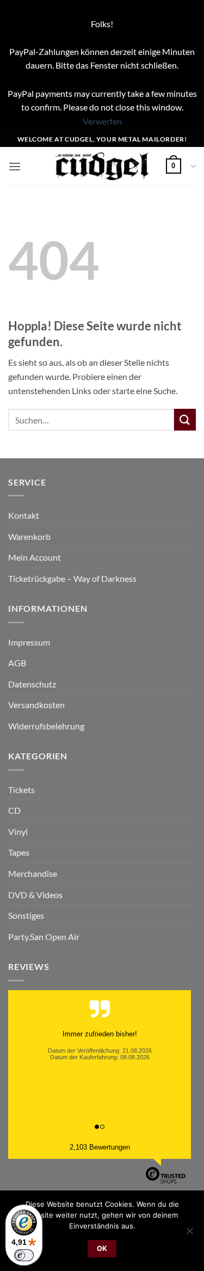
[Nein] (189, 1234)
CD (14, 810)
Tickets (21, 789)
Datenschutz (32, 684)
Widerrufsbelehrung (46, 726)
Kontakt (23, 515)
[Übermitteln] (185, 419)
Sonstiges (26, 915)
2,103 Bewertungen (100, 1147)
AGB (17, 663)
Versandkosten (36, 704)
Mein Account (34, 557)
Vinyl (18, 831)
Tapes (18, 852)
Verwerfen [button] (102, 121)
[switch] (24, 1255)
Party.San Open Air (43, 936)
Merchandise (32, 873)
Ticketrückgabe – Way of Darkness (72, 578)
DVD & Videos (35, 894)
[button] (14, 166)
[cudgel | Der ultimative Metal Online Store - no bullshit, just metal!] (102, 166)
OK (102, 1248)
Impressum (29, 642)
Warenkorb (29, 536)
